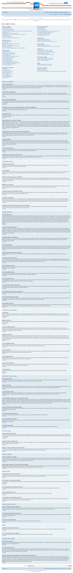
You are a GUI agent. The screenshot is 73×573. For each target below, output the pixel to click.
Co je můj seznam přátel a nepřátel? (43, 45)
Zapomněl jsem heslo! (6, 32)
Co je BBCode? (4, 68)
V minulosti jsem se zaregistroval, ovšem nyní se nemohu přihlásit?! (14, 34)
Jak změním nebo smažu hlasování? (8, 57)
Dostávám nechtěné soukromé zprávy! (44, 40)
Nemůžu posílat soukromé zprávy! (43, 39)
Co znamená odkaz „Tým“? (42, 35)
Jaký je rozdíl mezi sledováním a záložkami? (45, 58)
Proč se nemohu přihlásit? (6, 27)
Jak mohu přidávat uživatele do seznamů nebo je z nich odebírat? (48, 46)
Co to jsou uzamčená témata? (7, 76)
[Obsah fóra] (2, 1)
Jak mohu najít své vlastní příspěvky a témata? (45, 54)
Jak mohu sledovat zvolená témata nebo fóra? (45, 59)
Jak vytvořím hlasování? (6, 55)
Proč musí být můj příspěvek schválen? (9, 63)
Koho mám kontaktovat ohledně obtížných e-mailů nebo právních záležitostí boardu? (51, 71)
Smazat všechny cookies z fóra (51, 568)
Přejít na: (25, 565)
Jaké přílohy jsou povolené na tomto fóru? (44, 64)
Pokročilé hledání (67, 14)
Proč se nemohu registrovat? (7, 36)
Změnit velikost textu (70, 12)
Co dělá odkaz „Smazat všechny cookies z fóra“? (10, 37)
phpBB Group (41, 542)
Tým (45, 568)
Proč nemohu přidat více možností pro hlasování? (10, 56)
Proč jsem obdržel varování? (7, 60)
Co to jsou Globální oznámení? (7, 73)
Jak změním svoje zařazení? (7, 46)
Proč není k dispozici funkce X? (42, 70)
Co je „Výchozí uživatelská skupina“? (43, 34)
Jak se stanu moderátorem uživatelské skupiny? (45, 32)
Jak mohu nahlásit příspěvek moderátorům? (9, 61)
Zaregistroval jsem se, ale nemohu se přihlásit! (10, 33)
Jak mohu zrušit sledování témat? (43, 60)
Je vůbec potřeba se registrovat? (8, 28)
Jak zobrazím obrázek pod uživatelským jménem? (11, 45)
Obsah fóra (5, 12)
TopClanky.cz (56, 12)
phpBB (32, 570)
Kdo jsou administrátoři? (41, 27)
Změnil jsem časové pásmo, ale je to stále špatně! (10, 43)
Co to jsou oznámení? (6, 74)
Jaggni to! (66, 12)
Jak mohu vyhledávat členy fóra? (43, 53)
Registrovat (55, 14)
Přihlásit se (61, 14)
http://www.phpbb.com (55, 548)
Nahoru (4, 89)
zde (18, 543)
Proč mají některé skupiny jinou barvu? (44, 33)
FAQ (51, 14)
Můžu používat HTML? (6, 69)
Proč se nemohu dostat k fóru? (7, 58)
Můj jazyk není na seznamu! (7, 44)
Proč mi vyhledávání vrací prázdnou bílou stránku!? (46, 52)
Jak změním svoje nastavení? (7, 41)
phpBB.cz (39, 571)
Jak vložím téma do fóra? (6, 51)
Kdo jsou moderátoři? (41, 28)
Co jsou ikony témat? (5, 77)
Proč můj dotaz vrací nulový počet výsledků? (45, 51)
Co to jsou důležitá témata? (6, 75)
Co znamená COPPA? (6, 35)
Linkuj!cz (51, 12)
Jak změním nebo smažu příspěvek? (8, 52)
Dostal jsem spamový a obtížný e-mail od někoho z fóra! (47, 41)
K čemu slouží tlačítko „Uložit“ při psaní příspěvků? (11, 62)
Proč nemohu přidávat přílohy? (7, 59)
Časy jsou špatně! (5, 42)
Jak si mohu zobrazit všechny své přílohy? (44, 65)
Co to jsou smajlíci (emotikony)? (7, 70)
